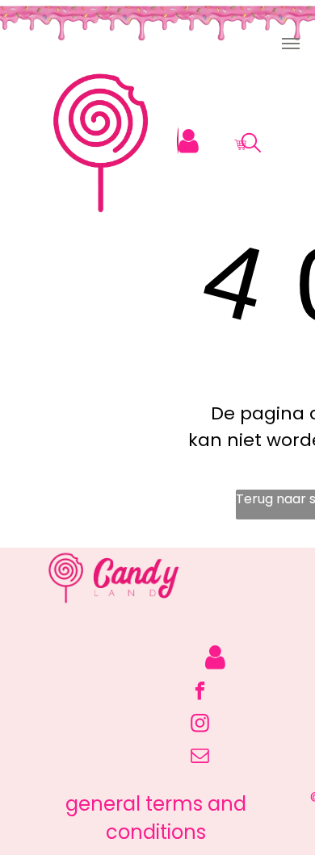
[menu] (291, 43)
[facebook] (200, 693)
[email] (200, 757)
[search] (251, 145)
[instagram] (200, 725)
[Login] (188, 141)
